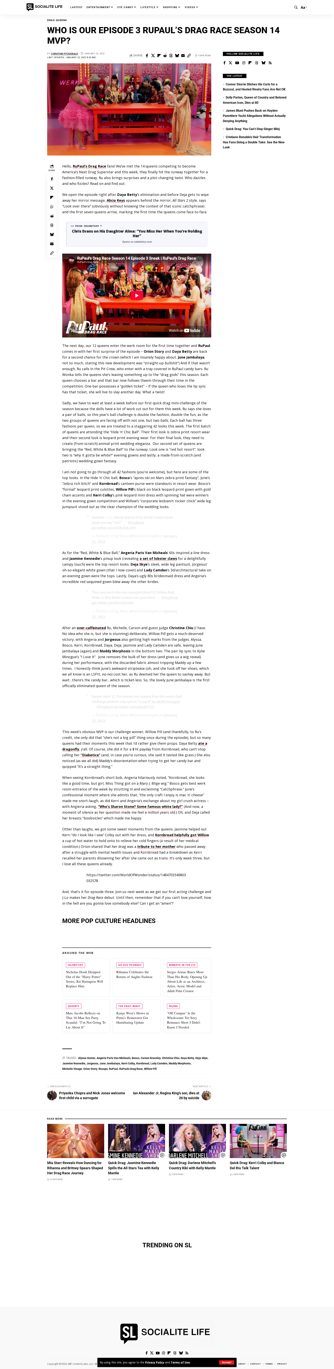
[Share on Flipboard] (159, 56)
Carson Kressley (151, 1058)
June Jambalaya (110, 1063)
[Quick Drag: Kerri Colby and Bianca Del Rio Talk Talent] (258, 1141)
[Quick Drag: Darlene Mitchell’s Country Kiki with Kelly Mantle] (197, 1141)
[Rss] (270, 63)
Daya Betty (187, 1058)
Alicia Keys (116, 200)
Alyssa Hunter (86, 1058)
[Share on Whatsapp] (51, 206)
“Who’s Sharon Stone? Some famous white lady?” (140, 806)
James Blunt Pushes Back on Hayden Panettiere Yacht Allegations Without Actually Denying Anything (254, 116)
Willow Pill (150, 1068)
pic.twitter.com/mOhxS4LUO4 (113, 528)
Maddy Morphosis (180, 1063)
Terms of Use (180, 1362)
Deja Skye (201, 1058)
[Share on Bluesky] (177, 56)
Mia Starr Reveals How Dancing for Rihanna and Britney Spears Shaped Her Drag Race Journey (75, 1168)
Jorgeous (92, 1063)
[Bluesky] (263, 63)
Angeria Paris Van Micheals (113, 1058)
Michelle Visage (72, 1068)
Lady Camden (159, 1063)
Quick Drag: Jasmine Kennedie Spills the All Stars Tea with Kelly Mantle (133, 1168)
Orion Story (90, 1068)
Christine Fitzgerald (64, 53)
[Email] (183, 56)
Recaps (103, 1068)
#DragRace (136, 523)
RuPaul (113, 1068)
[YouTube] (237, 63)
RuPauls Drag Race (131, 1068)
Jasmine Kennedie (73, 1063)
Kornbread (142, 1063)
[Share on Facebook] (147, 56)
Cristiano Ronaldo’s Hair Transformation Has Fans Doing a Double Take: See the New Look (254, 142)
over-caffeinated (91, 627)
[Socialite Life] (45, 7)
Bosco (135, 1058)
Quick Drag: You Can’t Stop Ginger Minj (253, 129)
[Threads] (256, 63)
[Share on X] (153, 56)
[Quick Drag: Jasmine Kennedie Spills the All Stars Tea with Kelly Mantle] (136, 1141)
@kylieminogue (167, 702)
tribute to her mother (156, 846)
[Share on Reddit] (165, 56)
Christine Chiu (170, 1058)
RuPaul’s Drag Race (89, 166)
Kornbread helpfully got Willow (182, 835)
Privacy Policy (154, 1362)
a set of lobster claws (158, 558)
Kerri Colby (128, 1063)
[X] (230, 63)
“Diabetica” (90, 755)
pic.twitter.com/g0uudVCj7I (134, 707)
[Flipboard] (250, 63)
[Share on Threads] (171, 56)
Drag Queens (57, 20)
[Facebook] (224, 63)
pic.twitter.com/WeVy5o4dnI (113, 603)
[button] (226, 1362)
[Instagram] (244, 63)
